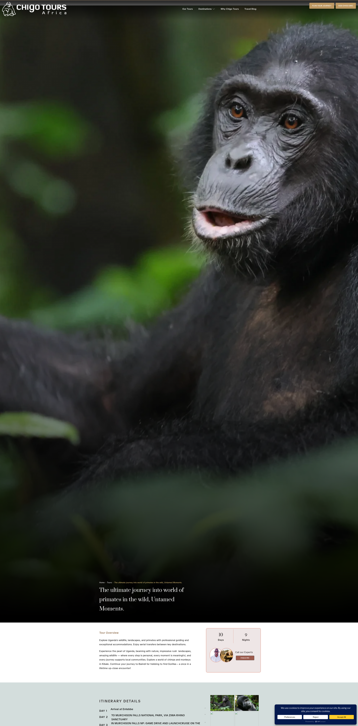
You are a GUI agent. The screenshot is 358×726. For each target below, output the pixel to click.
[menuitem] (187, 9)
